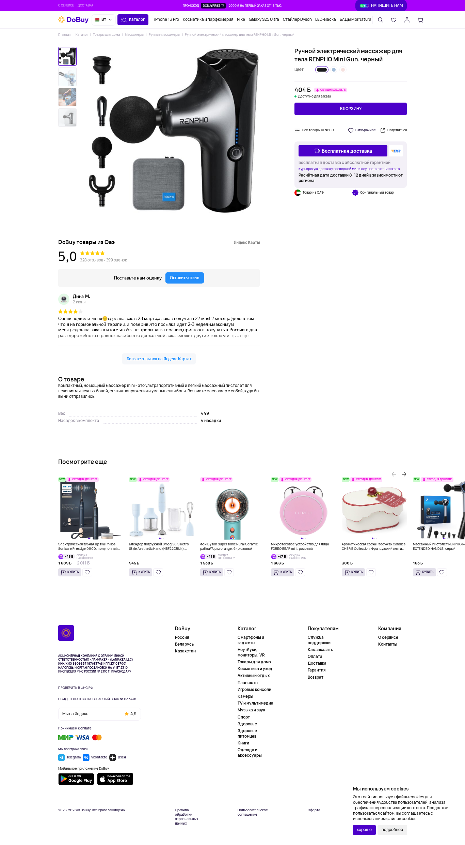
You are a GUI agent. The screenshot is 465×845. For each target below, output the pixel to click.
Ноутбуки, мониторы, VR (251, 652)
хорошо (364, 829)
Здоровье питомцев (247, 733)
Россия (182, 637)
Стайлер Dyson (297, 19)
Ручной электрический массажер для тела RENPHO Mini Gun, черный (239, 34)
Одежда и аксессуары (250, 752)
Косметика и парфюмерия (208, 19)
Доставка (85, 5)
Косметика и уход (255, 669)
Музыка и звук (251, 710)
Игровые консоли (254, 689)
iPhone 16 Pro (166, 19)
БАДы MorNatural (356, 19)
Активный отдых (254, 675)
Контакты (387, 644)
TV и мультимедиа (255, 703)
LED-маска (325, 19)
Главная (64, 34)
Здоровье (247, 724)
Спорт (244, 717)
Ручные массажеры (164, 34)
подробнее (392, 829)
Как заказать (320, 649)
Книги (243, 743)
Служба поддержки (319, 640)
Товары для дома (106, 34)
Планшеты (248, 682)
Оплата (315, 656)
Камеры (245, 696)
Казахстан (185, 651)
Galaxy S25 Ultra (264, 19)
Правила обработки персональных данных (186, 816)
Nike (241, 19)
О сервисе (66, 5)
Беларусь (184, 644)
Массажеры (134, 34)
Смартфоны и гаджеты (251, 640)
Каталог (82, 34)
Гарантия (317, 670)
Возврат (315, 677)
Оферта (314, 810)
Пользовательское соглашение (253, 812)
